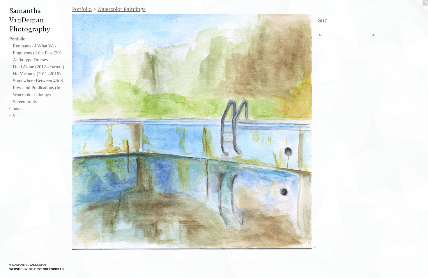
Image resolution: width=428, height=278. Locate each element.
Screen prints (25, 101)
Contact (16, 108)
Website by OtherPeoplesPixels (36, 269)
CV (12, 115)
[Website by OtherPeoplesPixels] (416, 11)
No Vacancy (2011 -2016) (37, 73)
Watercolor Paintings (32, 94)
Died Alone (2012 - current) (38, 66)
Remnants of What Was (34, 45)
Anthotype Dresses (30, 59)
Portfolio (17, 38)
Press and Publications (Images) (40, 87)
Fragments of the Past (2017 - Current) (40, 52)
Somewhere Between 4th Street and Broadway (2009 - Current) (40, 80)
